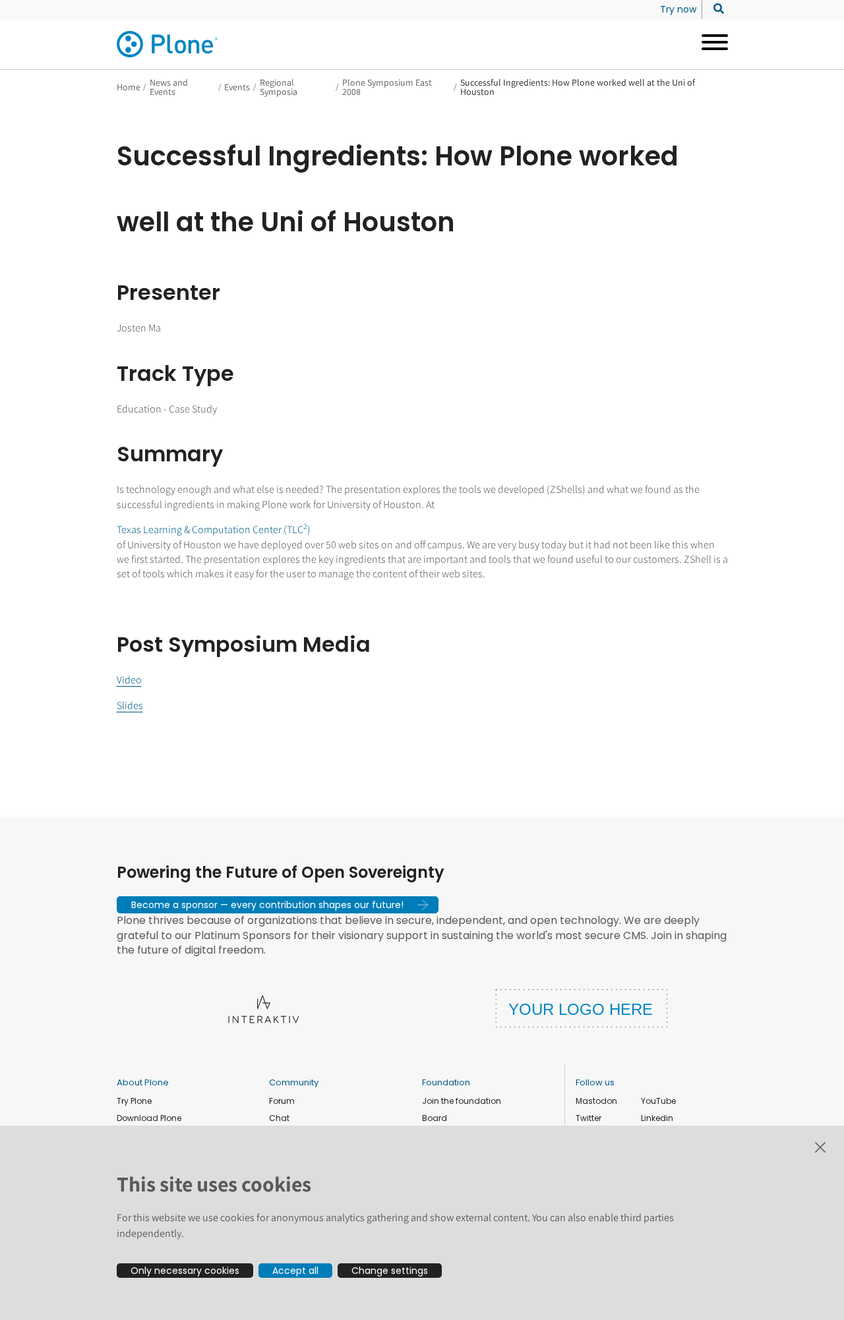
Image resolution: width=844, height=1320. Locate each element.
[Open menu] (710, 44)
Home (128, 87)
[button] (277, 904)
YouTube (658, 1100)
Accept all (295, 1270)
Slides (130, 705)
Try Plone (134, 1100)
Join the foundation (461, 1100)
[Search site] (715, 9)
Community (293, 1082)
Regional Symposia (278, 87)
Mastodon (596, 1100)
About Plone (143, 1082)
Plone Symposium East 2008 (387, 87)
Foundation (446, 1082)
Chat (279, 1118)
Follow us (595, 1082)
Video (129, 680)
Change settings (389, 1270)
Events (237, 87)
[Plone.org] (168, 44)
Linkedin (657, 1118)
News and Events (169, 87)
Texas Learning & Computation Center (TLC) (214, 529)
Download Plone (149, 1118)
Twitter (588, 1118)
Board (434, 1118)
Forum (282, 1100)
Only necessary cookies (185, 1270)
